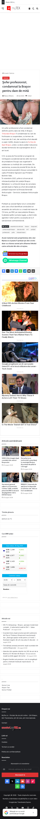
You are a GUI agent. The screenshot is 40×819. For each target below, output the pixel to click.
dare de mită (20, 229)
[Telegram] (24, 271)
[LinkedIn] (12, 271)
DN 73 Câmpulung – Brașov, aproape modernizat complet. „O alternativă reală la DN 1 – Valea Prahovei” (20, 627)
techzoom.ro (20, 372)
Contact (4, 723)
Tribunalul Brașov (9, 134)
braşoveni (34, 226)
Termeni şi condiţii (8, 747)
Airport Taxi (6, 687)
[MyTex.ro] (14, 8)
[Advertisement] (20, 39)
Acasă (6, 73)
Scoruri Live (6, 685)
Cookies (4, 742)
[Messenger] (16, 271)
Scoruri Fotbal (6, 690)
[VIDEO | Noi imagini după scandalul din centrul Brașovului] (10, 451)
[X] (8, 271)
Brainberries (20, 308)
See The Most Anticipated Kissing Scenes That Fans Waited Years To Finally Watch (17, 334)
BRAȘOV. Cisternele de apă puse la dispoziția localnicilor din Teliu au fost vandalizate (29, 487)
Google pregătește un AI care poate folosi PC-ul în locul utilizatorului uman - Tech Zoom (19, 366)
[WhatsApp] (20, 271)
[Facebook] (3, 271)
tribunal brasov (21, 232)
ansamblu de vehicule (16, 226)
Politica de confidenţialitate (11, 752)
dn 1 (27, 229)
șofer (13, 232)
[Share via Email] (29, 271)
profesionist (6, 232)
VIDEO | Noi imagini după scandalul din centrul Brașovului (10, 460)
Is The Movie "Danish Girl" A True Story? (19, 425)
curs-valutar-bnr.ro (12, 597)
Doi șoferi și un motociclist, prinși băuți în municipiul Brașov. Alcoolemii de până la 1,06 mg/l (29, 462)
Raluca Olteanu (9, 96)
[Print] (33, 271)
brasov (27, 226)
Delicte (11, 73)
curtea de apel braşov (9, 229)
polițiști (33, 229)
